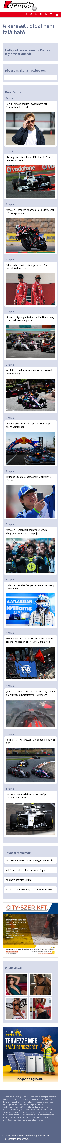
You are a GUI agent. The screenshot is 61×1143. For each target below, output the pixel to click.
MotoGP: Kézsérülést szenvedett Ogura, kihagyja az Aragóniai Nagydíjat (27, 531)
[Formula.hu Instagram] (40, 14)
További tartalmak (18, 852)
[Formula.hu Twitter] (31, 14)
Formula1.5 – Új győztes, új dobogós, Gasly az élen (30, 741)
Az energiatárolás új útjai (19, 879)
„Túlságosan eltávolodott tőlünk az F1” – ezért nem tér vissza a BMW (30, 158)
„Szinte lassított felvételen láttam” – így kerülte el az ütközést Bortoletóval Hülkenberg (30, 693)
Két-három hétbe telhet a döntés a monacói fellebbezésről (29, 372)
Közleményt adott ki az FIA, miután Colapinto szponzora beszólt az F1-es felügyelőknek (30, 640)
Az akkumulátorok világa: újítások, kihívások (29, 889)
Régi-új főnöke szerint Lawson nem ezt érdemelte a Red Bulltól (26, 105)
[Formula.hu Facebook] (26, 14)
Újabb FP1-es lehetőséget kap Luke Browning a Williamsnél (30, 587)
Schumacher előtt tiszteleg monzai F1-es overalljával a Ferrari (27, 266)
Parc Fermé (13, 92)
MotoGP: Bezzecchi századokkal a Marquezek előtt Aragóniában (30, 211)
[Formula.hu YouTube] (46, 14)
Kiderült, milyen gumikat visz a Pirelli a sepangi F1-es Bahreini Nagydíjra (30, 319)
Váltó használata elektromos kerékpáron (27, 870)
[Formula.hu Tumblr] (35, 14)
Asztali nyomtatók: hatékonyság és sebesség (29, 860)
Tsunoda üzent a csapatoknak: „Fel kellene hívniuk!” (28, 478)
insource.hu (23, 1138)
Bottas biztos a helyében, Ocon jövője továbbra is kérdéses (26, 796)
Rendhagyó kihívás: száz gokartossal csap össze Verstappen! (28, 425)
